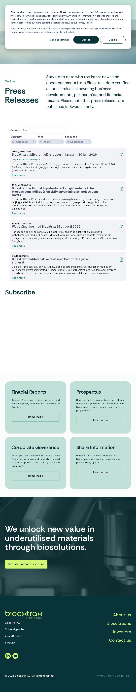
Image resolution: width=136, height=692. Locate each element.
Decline (113, 39)
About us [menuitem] (122, 615)
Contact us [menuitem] (120, 640)
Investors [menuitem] (122, 632)
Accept (86, 39)
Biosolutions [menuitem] (119, 623)
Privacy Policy (105, 675)
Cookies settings (59, 39)
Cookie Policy (123, 675)
